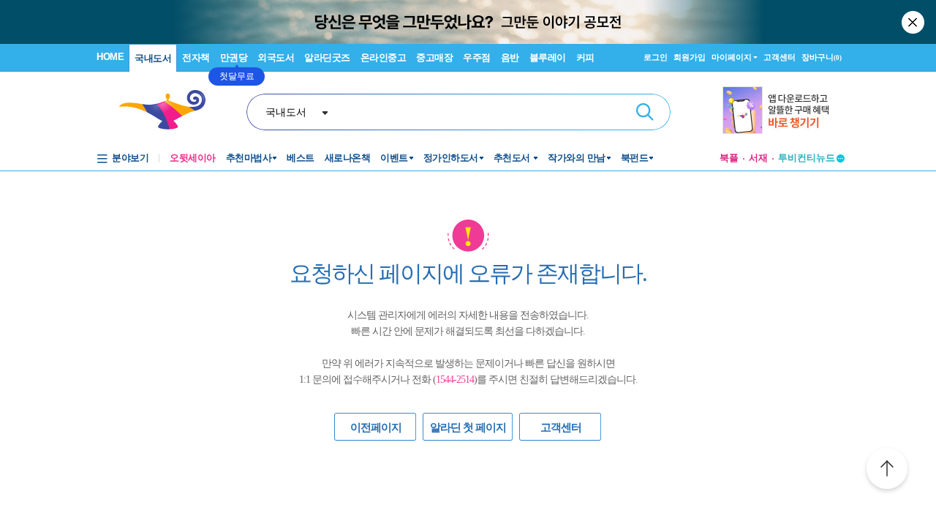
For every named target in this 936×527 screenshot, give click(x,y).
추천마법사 (249, 157)
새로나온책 (348, 157)
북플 (729, 157)
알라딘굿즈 (327, 57)
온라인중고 (384, 57)
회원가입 (689, 57)
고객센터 (779, 57)
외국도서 (275, 57)
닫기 (914, 22)
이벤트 (394, 157)
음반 (510, 57)
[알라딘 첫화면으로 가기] (168, 110)
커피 (585, 57)
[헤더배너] (783, 110)
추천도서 (513, 157)
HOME (110, 56)
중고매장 (434, 57)
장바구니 (821, 57)
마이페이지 (732, 57)
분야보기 (130, 157)
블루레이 (547, 57)
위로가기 (887, 471)
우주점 (477, 57)
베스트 (300, 157)
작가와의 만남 (576, 157)
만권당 (234, 57)
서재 (758, 157)
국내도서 (153, 58)
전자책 (196, 57)
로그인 (656, 57)
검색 (645, 112)
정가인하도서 (450, 157)
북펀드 (635, 157)
